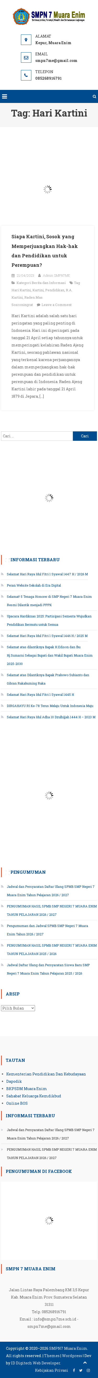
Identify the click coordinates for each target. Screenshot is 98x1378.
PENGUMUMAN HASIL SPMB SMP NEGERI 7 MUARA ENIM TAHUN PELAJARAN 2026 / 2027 (52, 1153)
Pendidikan (54, 290)
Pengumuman (28, 872)
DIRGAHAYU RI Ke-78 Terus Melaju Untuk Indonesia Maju (50, 706)
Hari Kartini (21, 290)
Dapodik (14, 1081)
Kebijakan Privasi (51, 1370)
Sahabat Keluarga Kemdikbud (33, 1095)
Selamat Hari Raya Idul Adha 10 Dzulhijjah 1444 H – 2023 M (51, 717)
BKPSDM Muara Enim (26, 1088)
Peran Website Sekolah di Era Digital (34, 585)
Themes (52, 1355)
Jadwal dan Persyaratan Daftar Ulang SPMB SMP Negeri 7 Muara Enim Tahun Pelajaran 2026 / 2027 (51, 1134)
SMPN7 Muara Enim (68, 1348)
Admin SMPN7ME (56, 275)
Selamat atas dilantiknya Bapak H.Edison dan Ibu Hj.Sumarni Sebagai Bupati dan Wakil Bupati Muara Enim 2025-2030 (50, 655)
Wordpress (72, 1355)
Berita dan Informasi (49, 282)
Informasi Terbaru (35, 559)
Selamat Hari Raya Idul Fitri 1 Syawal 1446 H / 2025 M (47, 636)
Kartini (38, 290)
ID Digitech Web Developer (35, 1362)
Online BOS (17, 1103)
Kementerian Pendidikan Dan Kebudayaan (46, 1074)
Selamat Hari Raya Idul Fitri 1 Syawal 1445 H (40, 694)
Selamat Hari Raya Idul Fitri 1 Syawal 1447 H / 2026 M (47, 574)
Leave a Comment (57, 304)
